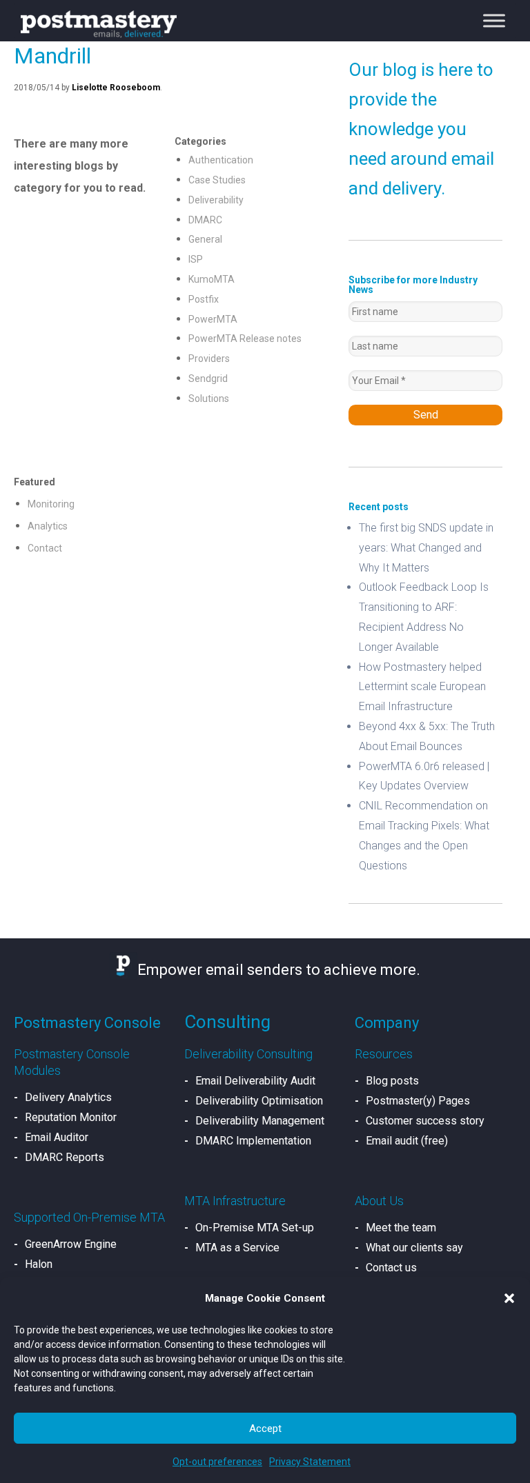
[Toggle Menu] (494, 20)
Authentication (220, 159)
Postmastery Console (87, 1022)
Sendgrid (208, 378)
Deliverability (216, 199)
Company (387, 1022)
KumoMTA (211, 279)
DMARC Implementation (253, 1140)
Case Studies (217, 179)
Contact (45, 548)
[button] (509, 1298)
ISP (195, 259)
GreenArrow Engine (71, 1244)
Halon (38, 1264)
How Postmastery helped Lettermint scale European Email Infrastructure (422, 687)
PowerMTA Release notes (245, 338)
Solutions (208, 398)
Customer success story (425, 1120)
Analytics (48, 526)
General (205, 239)
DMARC (205, 219)
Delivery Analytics (68, 1097)
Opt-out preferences (217, 1461)
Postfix (203, 299)
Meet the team (401, 1227)
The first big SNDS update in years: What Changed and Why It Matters (426, 547)
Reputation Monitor (71, 1117)
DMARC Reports (64, 1157)
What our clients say (414, 1247)
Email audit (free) (407, 1140)
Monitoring (51, 504)
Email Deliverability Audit (255, 1080)
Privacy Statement (310, 1461)
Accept (265, 1428)
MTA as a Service (237, 1247)
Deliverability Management (259, 1120)
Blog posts (392, 1080)
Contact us (391, 1267)
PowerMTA (212, 319)
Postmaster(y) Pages (418, 1100)
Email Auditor (56, 1137)
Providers (209, 358)
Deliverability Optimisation (259, 1100)
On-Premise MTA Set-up (254, 1227)
